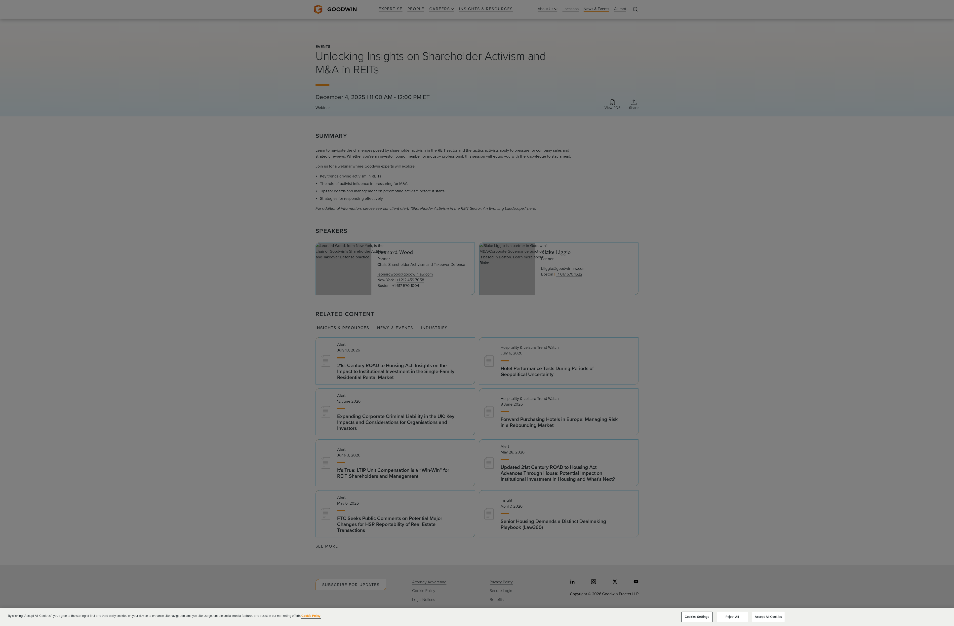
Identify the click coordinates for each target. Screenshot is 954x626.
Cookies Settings (697, 616)
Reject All (732, 616)
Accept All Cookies (768, 616)
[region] (477, 617)
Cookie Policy (310, 615)
